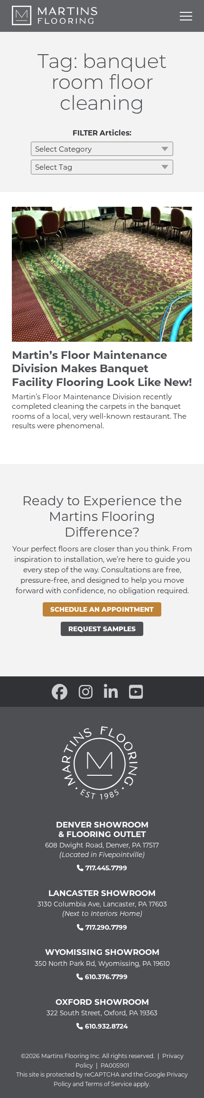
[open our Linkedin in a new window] (111, 691)
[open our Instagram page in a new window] (86, 691)
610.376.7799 (105, 976)
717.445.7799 (105, 867)
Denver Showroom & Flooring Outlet (102, 829)
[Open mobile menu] (186, 16)
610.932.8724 (105, 1026)
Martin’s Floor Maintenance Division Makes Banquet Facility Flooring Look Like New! (102, 368)
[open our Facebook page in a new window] (59, 691)
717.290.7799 (105, 927)
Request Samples (102, 628)
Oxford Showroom (102, 1001)
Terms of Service (108, 1084)
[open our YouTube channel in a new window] (136, 691)
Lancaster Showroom (102, 892)
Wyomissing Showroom (102, 951)
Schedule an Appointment (102, 609)
